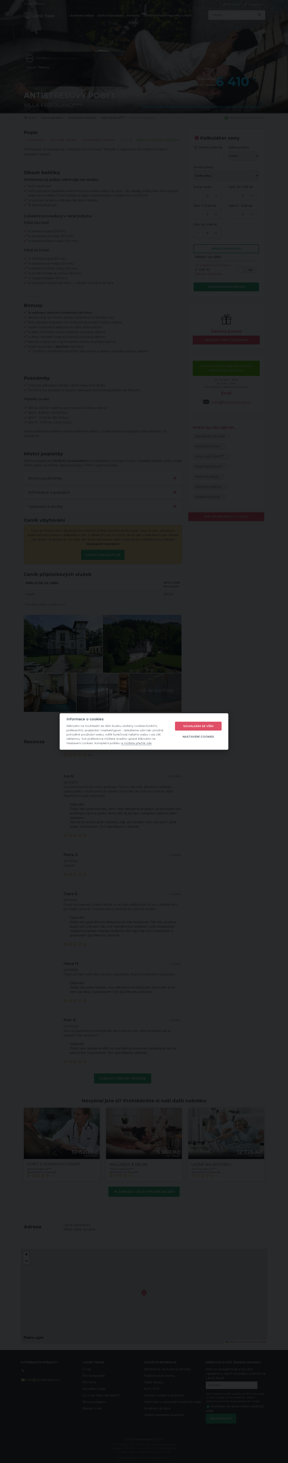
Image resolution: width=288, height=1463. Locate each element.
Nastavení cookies (198, 736)
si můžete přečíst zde (136, 743)
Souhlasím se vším (198, 726)
